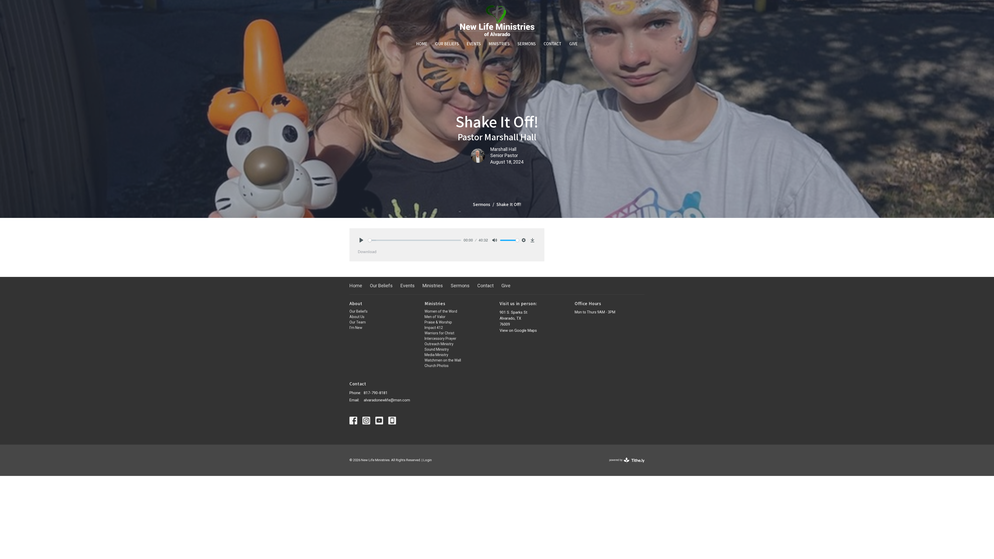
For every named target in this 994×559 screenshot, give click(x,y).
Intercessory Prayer (440, 338)
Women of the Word (441, 311)
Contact (552, 43)
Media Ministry (436, 355)
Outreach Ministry (439, 344)
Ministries (499, 43)
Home (421, 43)
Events (474, 43)
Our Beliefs (447, 43)
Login (427, 460)
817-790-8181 (376, 393)
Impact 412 (434, 328)
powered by (624, 464)
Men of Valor (435, 317)
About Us (356, 317)
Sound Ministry (437, 349)
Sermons (526, 43)
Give (573, 43)
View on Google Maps (518, 330)
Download (367, 251)
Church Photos (437, 366)
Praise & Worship (438, 322)
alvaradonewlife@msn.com (387, 400)
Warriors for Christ (439, 333)
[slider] (414, 240)
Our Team (357, 322)
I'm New (355, 328)
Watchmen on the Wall (443, 360)
